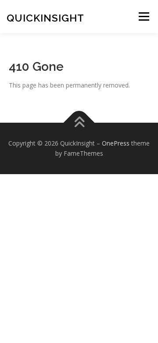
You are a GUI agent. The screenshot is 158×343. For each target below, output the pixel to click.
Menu (143, 16)
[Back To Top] (79, 122)
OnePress (115, 143)
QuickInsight (45, 18)
